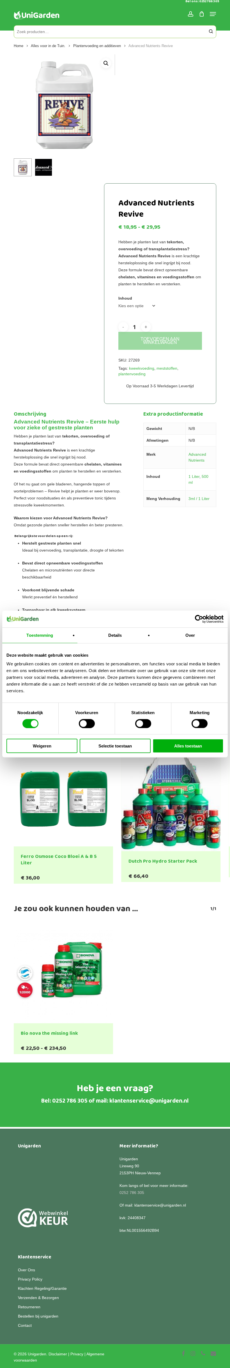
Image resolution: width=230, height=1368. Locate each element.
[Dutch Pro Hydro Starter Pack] (170, 799)
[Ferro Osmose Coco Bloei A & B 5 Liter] (63, 796)
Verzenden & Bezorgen (38, 1297)
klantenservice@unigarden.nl (149, 1101)
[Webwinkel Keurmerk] (43, 1221)
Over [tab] (190, 635)
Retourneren (29, 1307)
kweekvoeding (141, 368)
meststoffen (167, 368)
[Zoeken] (211, 31)
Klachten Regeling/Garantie (42, 1288)
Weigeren (42, 746)
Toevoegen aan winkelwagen (160, 341)
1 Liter (193, 476)
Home (18, 46)
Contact (25, 1325)
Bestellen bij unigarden (38, 1316)
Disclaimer (58, 1354)
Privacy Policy (30, 1279)
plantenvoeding (132, 374)
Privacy (76, 1354)
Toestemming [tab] (39, 635)
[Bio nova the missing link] (63, 973)
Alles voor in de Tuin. (48, 46)
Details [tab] (115, 635)
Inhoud (125, 298)
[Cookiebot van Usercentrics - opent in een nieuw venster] (199, 619)
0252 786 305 (70, 1101)
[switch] (87, 723)
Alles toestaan (188, 746)
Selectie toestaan (115, 746)
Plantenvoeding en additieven (97, 46)
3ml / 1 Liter (199, 498)
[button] (106, 63)
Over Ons (26, 1270)
